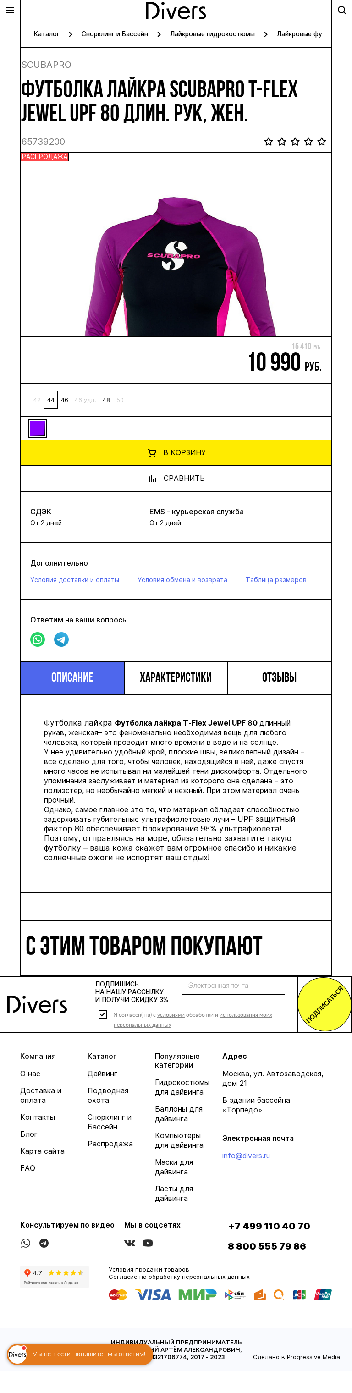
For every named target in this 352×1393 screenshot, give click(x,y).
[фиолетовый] (37, 428)
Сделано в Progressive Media (296, 1356)
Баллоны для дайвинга (179, 1113)
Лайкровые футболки (311, 34)
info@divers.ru (246, 1155)
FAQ (27, 1168)
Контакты (37, 1117)
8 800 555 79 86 (267, 1246)
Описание (72, 678)
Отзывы (279, 678)
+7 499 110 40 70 (269, 1226)
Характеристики (176, 678)
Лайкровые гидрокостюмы (212, 34)
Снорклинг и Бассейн (115, 34)
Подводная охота (108, 1095)
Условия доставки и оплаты (74, 580)
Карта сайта (42, 1151)
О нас (30, 1073)
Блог (29, 1134)
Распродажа (110, 1143)
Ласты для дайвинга (174, 1193)
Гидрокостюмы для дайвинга (182, 1087)
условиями (171, 1014)
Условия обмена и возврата (182, 580)
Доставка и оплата (40, 1095)
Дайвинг (102, 1073)
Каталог (47, 34)
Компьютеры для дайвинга (179, 1140)
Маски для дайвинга (174, 1166)
